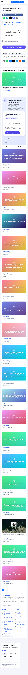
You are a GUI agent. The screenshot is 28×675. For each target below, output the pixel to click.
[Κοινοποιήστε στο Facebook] (10, 61)
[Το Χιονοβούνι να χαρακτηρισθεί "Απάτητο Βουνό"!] (14, 83)
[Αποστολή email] (13, 18)
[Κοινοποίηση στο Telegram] (7, 18)
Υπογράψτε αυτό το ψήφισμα (14, 47)
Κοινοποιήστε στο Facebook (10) (13, 14)
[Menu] (26, 2)
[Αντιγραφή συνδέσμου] (17, 18)
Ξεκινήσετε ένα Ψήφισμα (17, 1)
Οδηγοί (4, 609)
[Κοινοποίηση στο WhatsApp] (3, 18)
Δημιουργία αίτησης (13, 133)
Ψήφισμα (7, 22)
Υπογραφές (17, 22)
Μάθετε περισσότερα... (9, 650)
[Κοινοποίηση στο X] (10, 18)
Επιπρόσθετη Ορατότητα (11, 25)
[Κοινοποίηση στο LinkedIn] (23, 61)
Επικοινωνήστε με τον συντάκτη (11, 41)
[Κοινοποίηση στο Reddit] (20, 61)
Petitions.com (5, 1)
